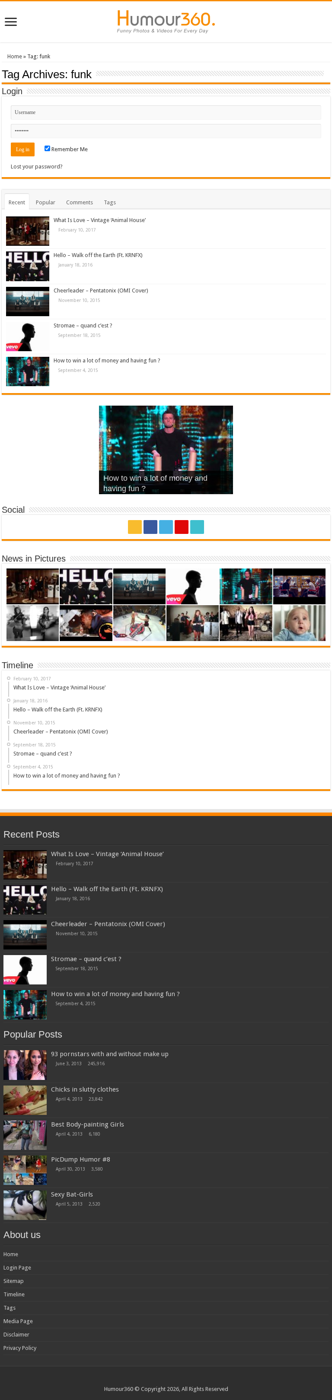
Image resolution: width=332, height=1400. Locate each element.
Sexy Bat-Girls (72, 1194)
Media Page (18, 1321)
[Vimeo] (197, 527)
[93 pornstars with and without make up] (25, 1064)
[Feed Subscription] (328, 73)
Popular (45, 202)
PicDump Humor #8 (80, 1159)
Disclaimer (16, 1334)
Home (14, 56)
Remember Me (69, 149)
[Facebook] (150, 527)
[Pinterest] (181, 527)
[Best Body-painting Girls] (25, 1135)
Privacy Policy (19, 1348)
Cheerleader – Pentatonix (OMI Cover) (101, 290)
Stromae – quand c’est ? (83, 325)
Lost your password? (37, 166)
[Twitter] (166, 527)
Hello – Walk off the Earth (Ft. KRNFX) (98, 255)
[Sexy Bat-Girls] (25, 1205)
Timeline (14, 1294)
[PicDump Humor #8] (25, 1170)
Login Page (17, 1267)
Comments (79, 202)
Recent (17, 202)
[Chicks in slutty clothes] (25, 1100)
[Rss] (135, 527)
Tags (110, 202)
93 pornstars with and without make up (110, 1054)
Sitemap (13, 1281)
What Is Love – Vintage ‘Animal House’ (100, 220)
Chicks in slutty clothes (85, 1089)
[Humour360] (166, 20)
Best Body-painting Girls (87, 1124)
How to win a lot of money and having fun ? (107, 360)
